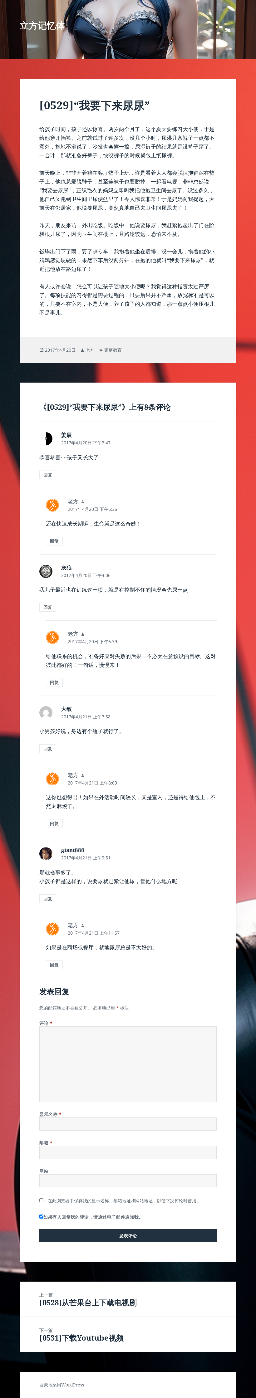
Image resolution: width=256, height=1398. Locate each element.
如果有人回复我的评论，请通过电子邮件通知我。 (93, 1217)
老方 (90, 350)
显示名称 (50, 1114)
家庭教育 (113, 350)
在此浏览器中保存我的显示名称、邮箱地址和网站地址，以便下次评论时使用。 (124, 1201)
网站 (43, 1171)
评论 (45, 1023)
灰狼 (66, 567)
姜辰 (66, 434)
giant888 (72, 849)
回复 (47, 475)
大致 (66, 708)
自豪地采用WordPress (61, 1385)
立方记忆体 (42, 25)
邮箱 (45, 1143)
